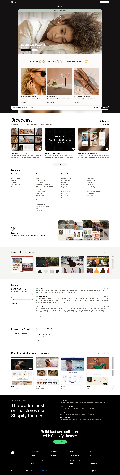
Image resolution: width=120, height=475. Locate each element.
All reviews (15, 303)
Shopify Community (75, 461)
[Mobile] (61, 6)
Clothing (33, 455)
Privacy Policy (25, 470)
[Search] (92, 2)
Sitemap (48, 470)
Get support (15, 333)
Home (32, 463)
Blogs (71, 463)
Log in (96, 2)
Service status (94, 463)
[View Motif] (75, 230)
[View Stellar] (66, 230)
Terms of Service (15, 470)
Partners (92, 458)
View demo (96, 107)
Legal (91, 461)
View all (99, 353)
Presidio (107, 124)
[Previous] (104, 252)
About (91, 455)
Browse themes (82, 2)
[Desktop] (58, 6)
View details (39, 330)
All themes (24, 333)
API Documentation (75, 458)
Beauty (33, 458)
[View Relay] (92, 230)
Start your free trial (60, 441)
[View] (22, 264)
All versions (47, 330)
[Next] (108, 252)
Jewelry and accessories (37, 461)
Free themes (54, 458)
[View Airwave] (84, 230)
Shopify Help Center (75, 455)
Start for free (104, 2)
